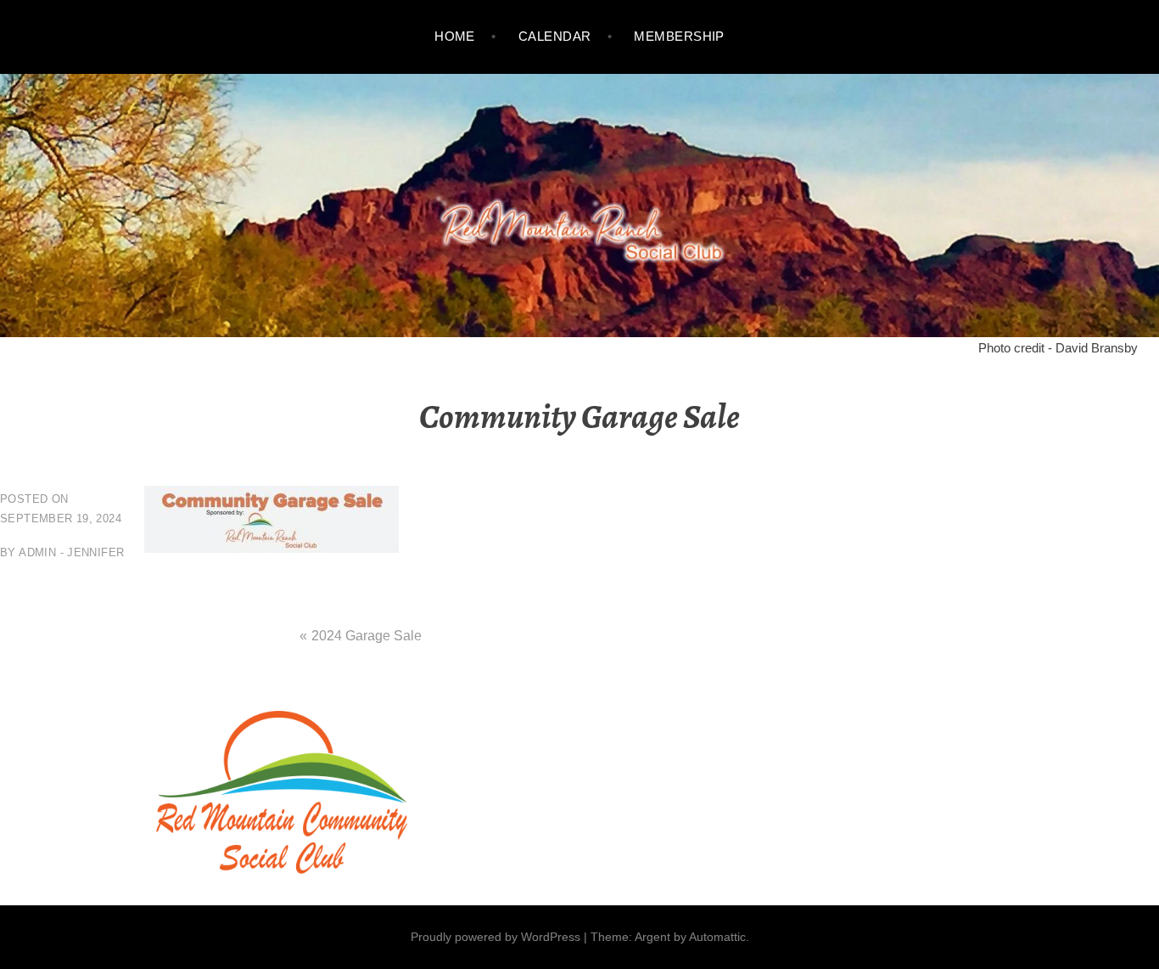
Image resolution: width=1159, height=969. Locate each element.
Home (454, 36)
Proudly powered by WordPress (495, 937)
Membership (679, 36)
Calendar (554, 36)
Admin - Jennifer (71, 552)
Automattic (717, 937)
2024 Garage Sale (366, 635)
